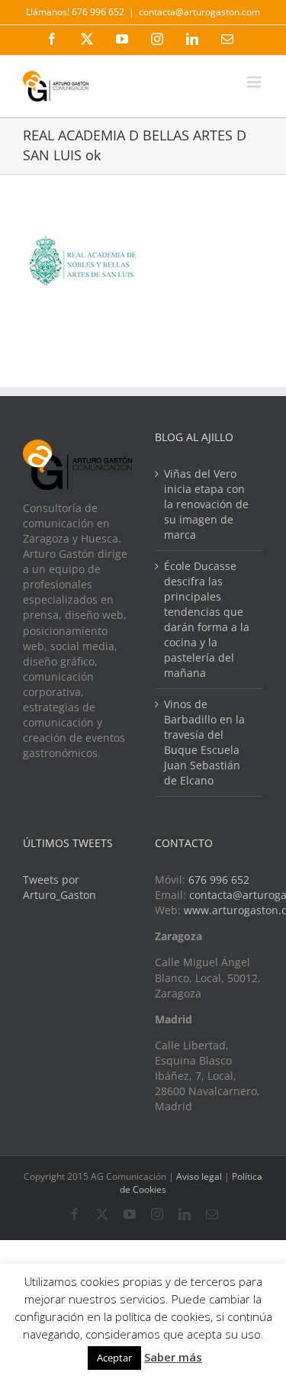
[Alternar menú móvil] (255, 82)
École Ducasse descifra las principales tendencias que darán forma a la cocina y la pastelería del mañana (206, 619)
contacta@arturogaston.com (199, 11)
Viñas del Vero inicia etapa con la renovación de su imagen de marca (206, 504)
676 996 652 (218, 879)
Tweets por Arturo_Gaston (59, 887)
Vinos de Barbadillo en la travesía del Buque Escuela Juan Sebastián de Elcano (204, 742)
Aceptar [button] (114, 1358)
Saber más (173, 1357)
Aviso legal (199, 1176)
